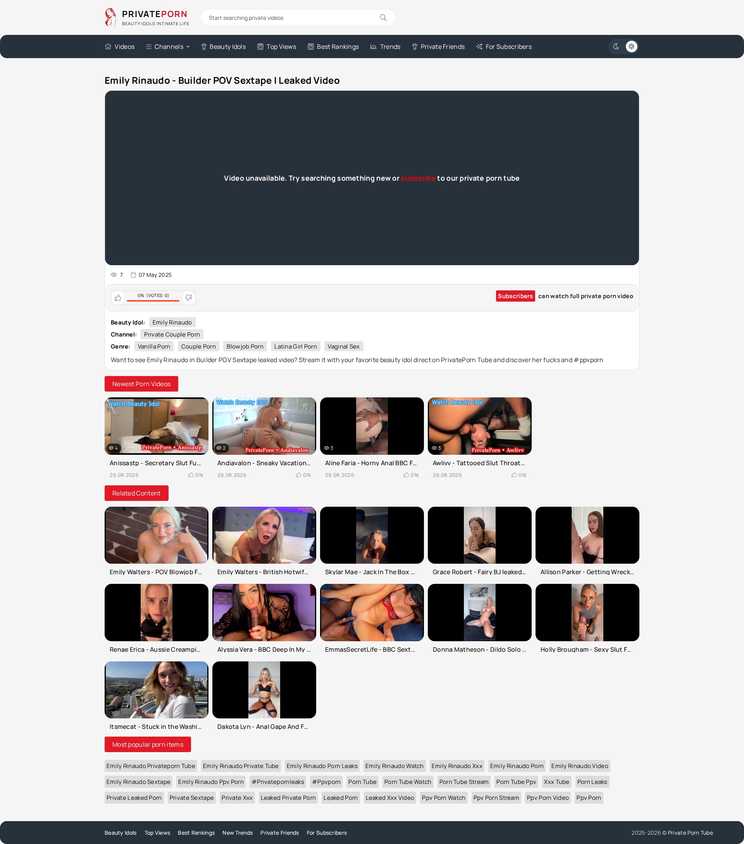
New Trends (237, 832)
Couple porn (198, 346)
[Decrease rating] (188, 298)
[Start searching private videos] (383, 17)
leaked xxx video (390, 798)
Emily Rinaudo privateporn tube (151, 766)
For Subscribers (509, 46)
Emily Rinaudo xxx (457, 766)
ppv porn (589, 798)
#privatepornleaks (277, 782)
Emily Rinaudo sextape (138, 782)
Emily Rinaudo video (579, 766)
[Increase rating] (118, 298)
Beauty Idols (228, 46)
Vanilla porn (154, 346)
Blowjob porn (245, 346)
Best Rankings (338, 46)
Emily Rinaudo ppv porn (211, 782)
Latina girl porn (295, 346)
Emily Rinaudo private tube (241, 766)
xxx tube (556, 782)
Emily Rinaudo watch (394, 766)
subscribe (418, 178)
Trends (390, 46)
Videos (124, 46)
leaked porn (341, 798)
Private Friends (443, 46)
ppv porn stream (497, 798)
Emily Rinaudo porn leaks (322, 766)
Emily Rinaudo (172, 322)
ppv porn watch (443, 798)
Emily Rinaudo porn (517, 766)
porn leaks (592, 782)
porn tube (362, 782)
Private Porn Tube (690, 832)
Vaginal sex (344, 346)
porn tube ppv (516, 782)
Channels (169, 46)
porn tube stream (464, 782)
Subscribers (515, 296)
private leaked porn (134, 798)
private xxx (237, 798)
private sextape (192, 798)
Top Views (281, 46)
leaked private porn (288, 798)
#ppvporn (326, 782)
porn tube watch (408, 782)
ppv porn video (548, 798)
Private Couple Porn (172, 334)
